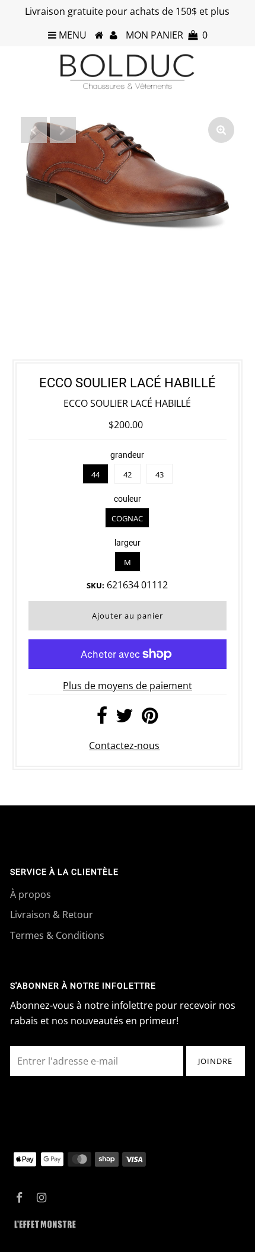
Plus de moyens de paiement (127, 685)
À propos (30, 894)
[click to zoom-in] (221, 130)
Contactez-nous (124, 745)
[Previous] (34, 130)
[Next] (63, 130)
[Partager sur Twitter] (124, 718)
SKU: (95, 585)
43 (159, 474)
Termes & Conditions (57, 935)
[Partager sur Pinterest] (150, 718)
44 (95, 474)
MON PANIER (167, 35)
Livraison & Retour (51, 914)
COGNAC (127, 518)
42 (127, 474)
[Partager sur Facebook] (102, 718)
